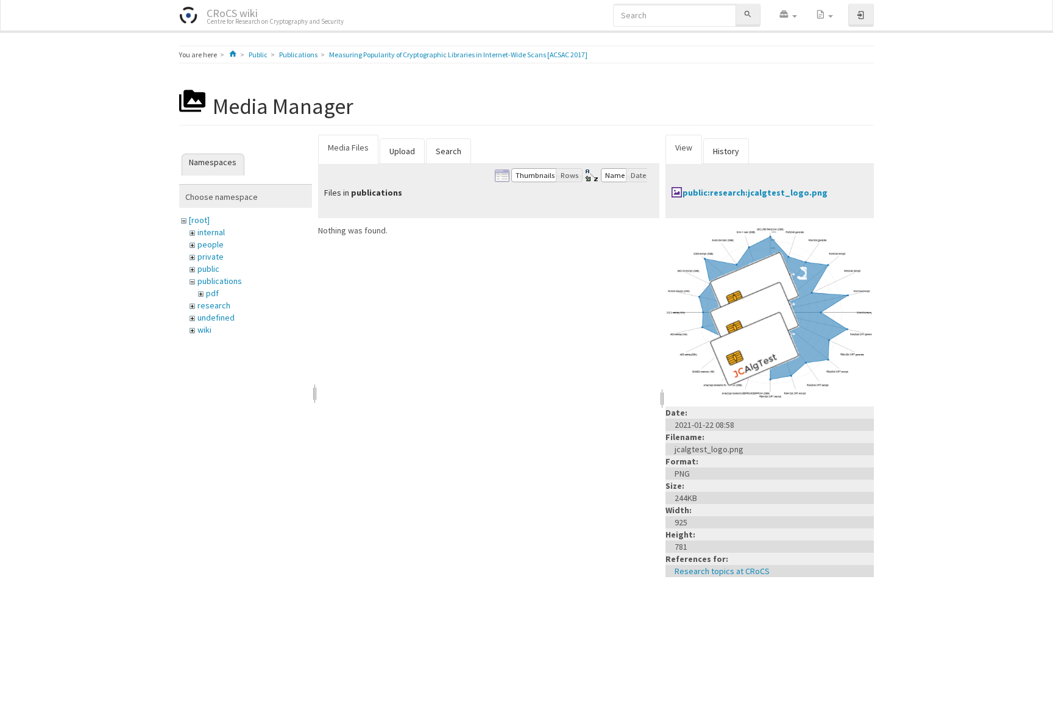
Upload (402, 151)
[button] (788, 15)
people (210, 244)
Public (258, 54)
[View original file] (769, 311)
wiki (204, 329)
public (208, 268)
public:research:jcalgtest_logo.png (755, 192)
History (726, 151)
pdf (212, 293)
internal (211, 232)
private (210, 256)
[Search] (748, 15)
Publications (298, 54)
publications (219, 280)
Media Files (348, 147)
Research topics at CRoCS (722, 571)
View (683, 147)
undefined (216, 317)
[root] (199, 220)
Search (448, 151)
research (213, 305)
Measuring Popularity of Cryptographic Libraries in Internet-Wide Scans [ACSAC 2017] (458, 54)
